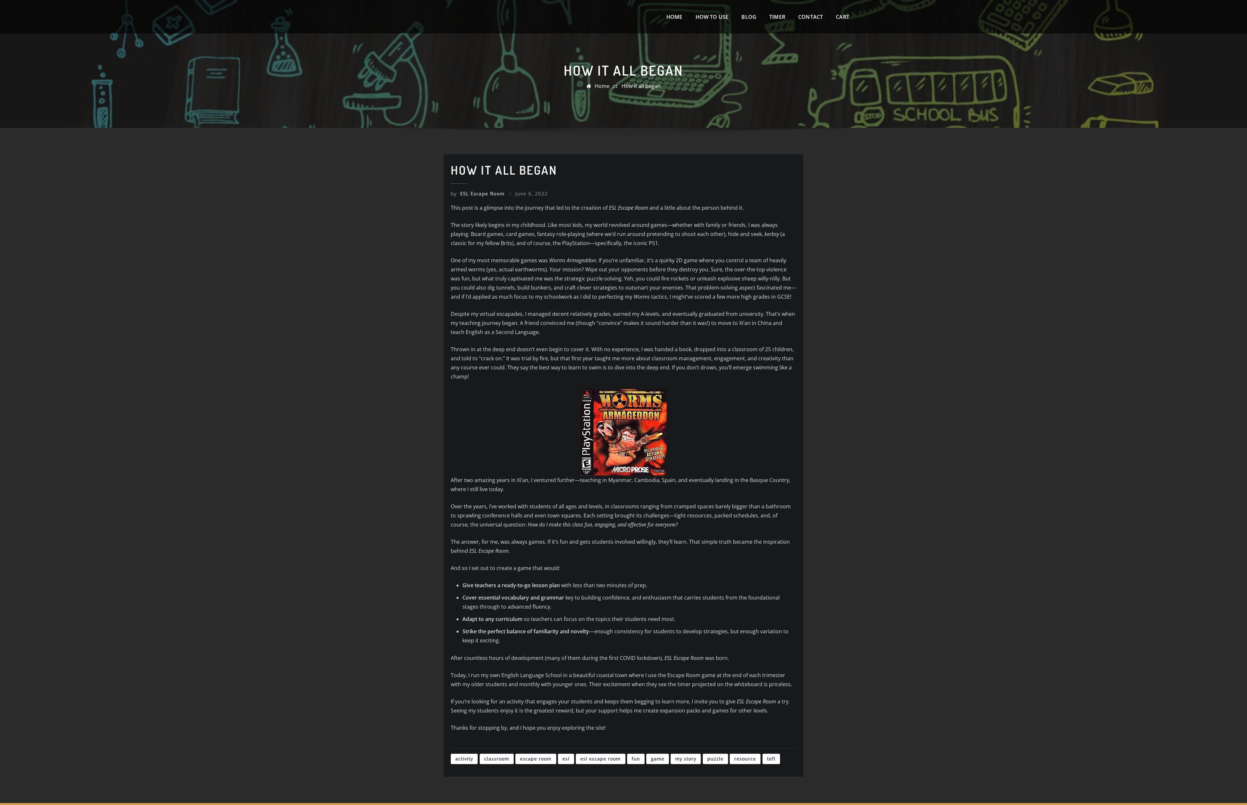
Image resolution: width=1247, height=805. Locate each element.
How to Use (712, 16)
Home (674, 16)
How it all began (641, 86)
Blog (748, 16)
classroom (496, 759)
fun (636, 759)
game (657, 759)
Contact (810, 16)
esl (566, 759)
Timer (777, 16)
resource (745, 759)
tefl (771, 759)
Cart (842, 16)
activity (464, 759)
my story (685, 759)
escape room (535, 759)
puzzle (715, 759)
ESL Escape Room (478, 193)
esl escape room (600, 759)
